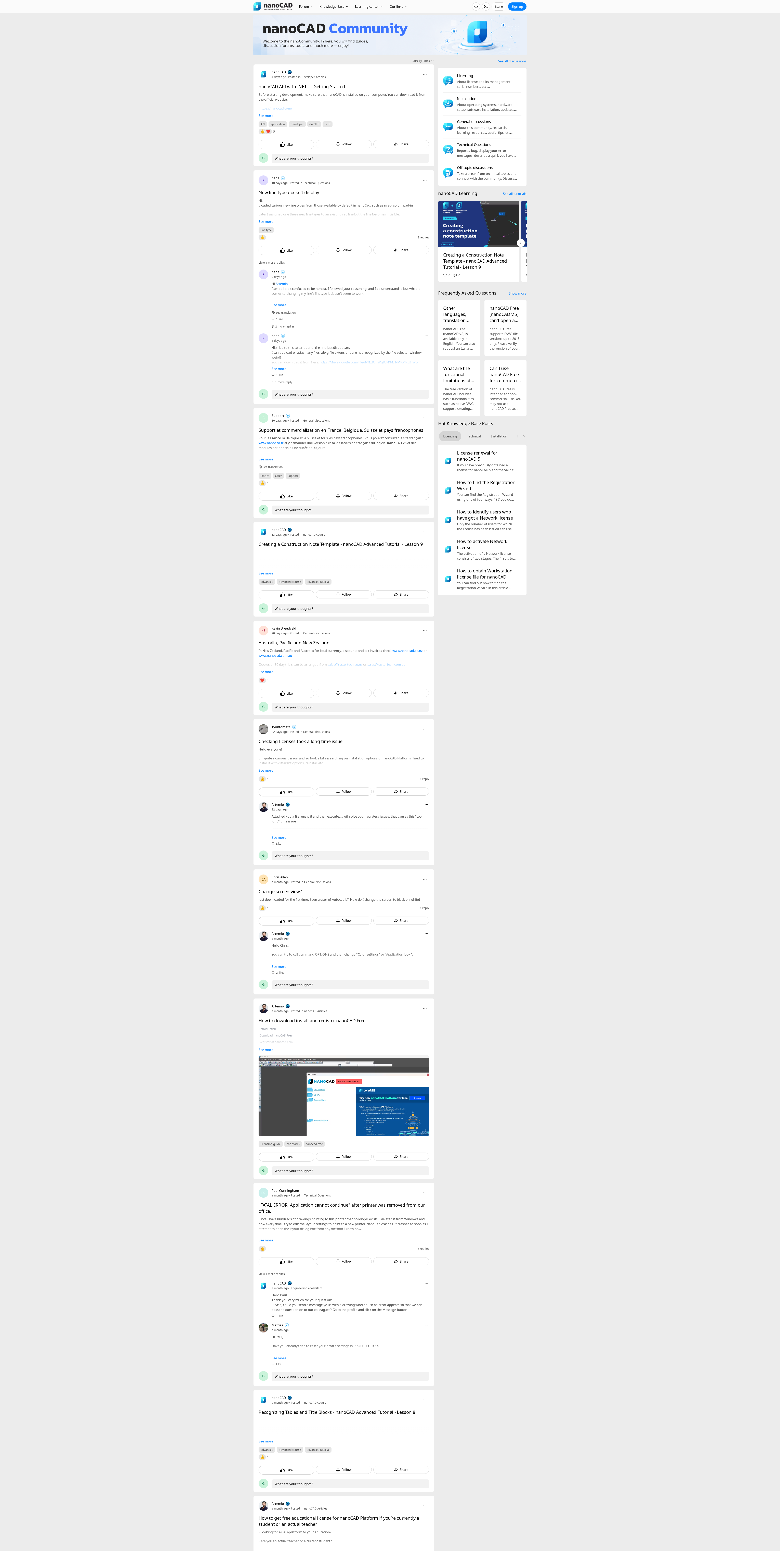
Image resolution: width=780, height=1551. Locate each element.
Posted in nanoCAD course (307, 534)
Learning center (367, 6)
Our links (396, 6)
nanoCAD (279, 72)
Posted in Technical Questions (310, 183)
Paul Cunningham (285, 1190)
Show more (517, 293)
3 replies (423, 1249)
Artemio (282, 284)
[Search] (476, 6)
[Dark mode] (486, 6)
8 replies (423, 237)
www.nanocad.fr (271, 443)
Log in (499, 6)
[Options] (425, 74)
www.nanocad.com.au (275, 655)
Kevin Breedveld (284, 628)
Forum (304, 6)
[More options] (426, 272)
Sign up (517, 6)
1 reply (424, 779)
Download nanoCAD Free (275, 1035)
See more (266, 115)
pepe (275, 178)
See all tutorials (514, 193)
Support (278, 415)
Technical (474, 436)
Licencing (450, 436)
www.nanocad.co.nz (407, 650)
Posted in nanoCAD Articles (309, 1011)
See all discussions (512, 61)
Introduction (267, 1029)
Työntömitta (281, 727)
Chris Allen (280, 877)
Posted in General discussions (310, 420)
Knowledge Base (332, 6)
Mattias (277, 1325)
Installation (499, 436)
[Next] (521, 243)
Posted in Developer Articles (307, 77)
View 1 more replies (272, 262)
